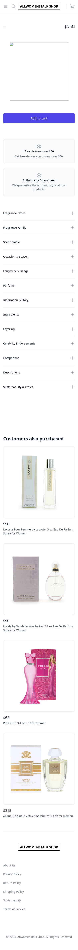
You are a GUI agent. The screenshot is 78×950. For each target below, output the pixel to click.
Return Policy (12, 883)
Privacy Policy (12, 874)
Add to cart (39, 118)
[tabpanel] (39, 71)
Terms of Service (14, 909)
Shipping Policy (13, 891)
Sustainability (12, 900)
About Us (9, 865)
